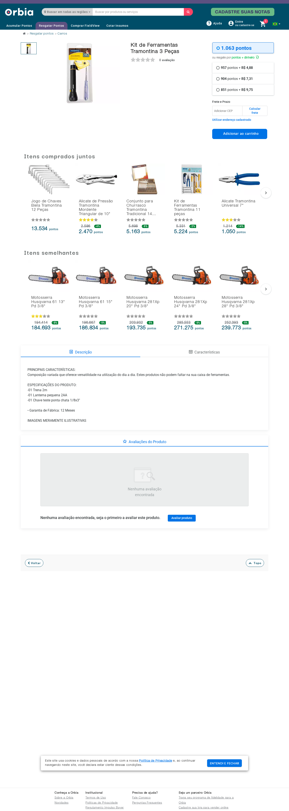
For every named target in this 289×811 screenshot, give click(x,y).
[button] (276, 24)
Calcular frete (254, 111)
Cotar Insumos (117, 25)
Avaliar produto (181, 518)
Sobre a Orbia (64, 798)
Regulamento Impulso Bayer (104, 808)
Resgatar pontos (42, 33)
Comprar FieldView (85, 25)
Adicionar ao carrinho (240, 134)
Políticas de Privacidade (101, 803)
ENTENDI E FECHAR (224, 763)
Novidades (62, 803)
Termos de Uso (95, 798)
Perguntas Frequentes (147, 803)
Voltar (35, 563)
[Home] (19, 11)
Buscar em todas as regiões (67, 12)
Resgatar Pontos (51, 25)
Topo (256, 563)
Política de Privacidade (155, 761)
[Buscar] (188, 12)
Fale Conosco (141, 798)
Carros (62, 33)
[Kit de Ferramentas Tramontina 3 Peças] (29, 48)
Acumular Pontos (19, 25)
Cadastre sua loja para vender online (204, 808)
